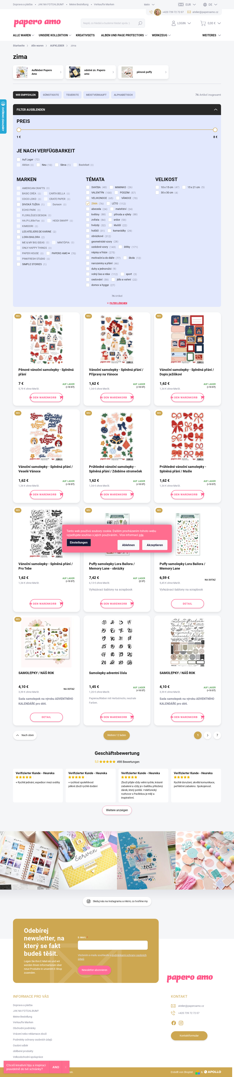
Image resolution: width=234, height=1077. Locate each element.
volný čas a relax (104, 274)
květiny (98, 214)
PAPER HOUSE (32, 253)
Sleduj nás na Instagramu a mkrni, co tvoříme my (120, 901)
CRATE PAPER (59, 199)
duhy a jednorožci (103, 268)
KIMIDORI (29, 226)
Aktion (27, 164)
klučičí (120, 225)
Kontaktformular (189, 1035)
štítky (130, 247)
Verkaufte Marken (104, 4)
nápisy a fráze (102, 252)
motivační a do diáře (105, 257)
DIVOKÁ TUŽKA (33, 204)
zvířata (98, 219)
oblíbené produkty (23, 1051)
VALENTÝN (101, 192)
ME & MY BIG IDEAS (35, 242)
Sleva (65, 164)
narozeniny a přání (104, 263)
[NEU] (46, 341)
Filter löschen (118, 303)
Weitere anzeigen (117, 810)
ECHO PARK (31, 209)
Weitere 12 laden (116, 735)
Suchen (140, 23)
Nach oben (28, 735)
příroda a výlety (125, 214)
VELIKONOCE (101, 198)
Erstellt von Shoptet (182, 1072)
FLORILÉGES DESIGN (36, 215)
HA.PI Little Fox (33, 220)
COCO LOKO (31, 199)
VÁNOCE (129, 198)
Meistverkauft (96, 94)
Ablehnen (128, 545)
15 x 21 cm (196, 187)
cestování (99, 279)
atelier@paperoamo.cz (191, 1005)
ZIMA (97, 203)
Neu (46, 164)
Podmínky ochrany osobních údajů (32, 1039)
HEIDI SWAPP (62, 220)
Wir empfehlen (26, 94)
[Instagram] (181, 1022)
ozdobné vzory (103, 247)
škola (134, 257)
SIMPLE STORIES (34, 264)
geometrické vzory (104, 241)
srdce (119, 219)
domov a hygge (102, 285)
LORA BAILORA (33, 237)
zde (141, 535)
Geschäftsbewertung (117, 753)
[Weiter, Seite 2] (207, 735)
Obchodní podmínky (24, 1028)
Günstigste (51, 94)
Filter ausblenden (31, 109)
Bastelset (86, 164)
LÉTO (118, 203)
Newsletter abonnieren (94, 970)
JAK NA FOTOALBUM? (51, 4)
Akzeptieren (155, 545)
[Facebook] (173, 1022)
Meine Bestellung (78, 4)
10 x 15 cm (169, 187)
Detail (187, 603)
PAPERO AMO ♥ (63, 253)
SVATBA (98, 187)
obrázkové (100, 236)
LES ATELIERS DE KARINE (38, 231)
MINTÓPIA (65, 242)
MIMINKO (123, 187)
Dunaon (59, 204)
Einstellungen (79, 542)
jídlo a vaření (126, 279)
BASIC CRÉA (31, 193)
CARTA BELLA (59, 193)
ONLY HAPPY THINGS (36, 247)
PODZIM (127, 192)
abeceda (98, 209)
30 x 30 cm (169, 192)
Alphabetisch (123, 94)
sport (131, 274)
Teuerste (72, 94)
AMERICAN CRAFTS (35, 188)
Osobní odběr (20, 1045)
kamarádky (122, 230)
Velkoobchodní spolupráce (28, 1056)
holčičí (97, 230)
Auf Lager (30, 159)
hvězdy (98, 225)
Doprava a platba (23, 4)
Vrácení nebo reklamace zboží (30, 1033)
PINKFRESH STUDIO (35, 258)
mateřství (124, 209)
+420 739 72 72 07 (188, 1013)
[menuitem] (24, 35)
